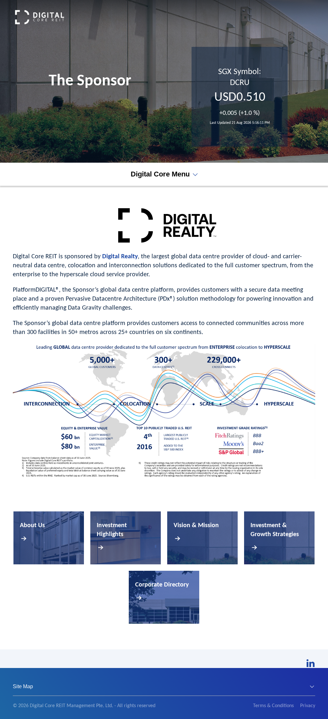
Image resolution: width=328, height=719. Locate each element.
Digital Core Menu (160, 174)
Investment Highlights (112, 530)
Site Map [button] (23, 686)
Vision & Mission (196, 525)
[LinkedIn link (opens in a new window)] (310, 663)
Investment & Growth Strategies (274, 530)
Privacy (307, 705)
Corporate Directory (162, 585)
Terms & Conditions (273, 705)
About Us (32, 525)
